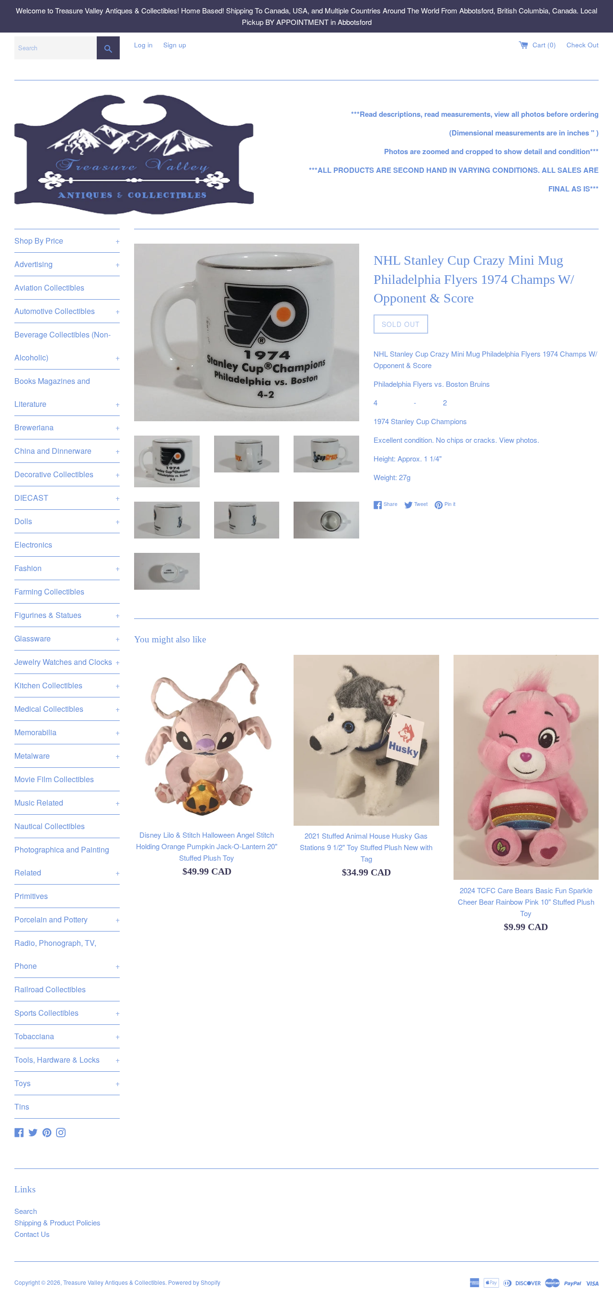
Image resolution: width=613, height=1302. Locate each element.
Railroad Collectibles (50, 989)
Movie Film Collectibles (54, 779)
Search (25, 1211)
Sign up (174, 44)
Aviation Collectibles (49, 287)
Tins (21, 1106)
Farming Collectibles (49, 591)
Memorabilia (67, 732)
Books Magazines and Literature (67, 392)
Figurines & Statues (67, 614)
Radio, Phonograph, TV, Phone (67, 954)
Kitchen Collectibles (67, 685)
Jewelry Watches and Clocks (67, 661)
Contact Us (32, 1234)
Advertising (67, 263)
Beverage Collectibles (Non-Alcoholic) (67, 346)
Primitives (31, 895)
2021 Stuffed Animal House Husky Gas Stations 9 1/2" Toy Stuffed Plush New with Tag (366, 847)
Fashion (67, 567)
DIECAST (67, 497)
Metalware (67, 755)
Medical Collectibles (67, 708)
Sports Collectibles (67, 1012)
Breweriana (67, 427)
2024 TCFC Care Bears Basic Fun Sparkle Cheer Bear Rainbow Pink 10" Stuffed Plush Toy (526, 901)
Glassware (67, 638)
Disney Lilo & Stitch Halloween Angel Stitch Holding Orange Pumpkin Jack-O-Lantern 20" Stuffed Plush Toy (206, 846)
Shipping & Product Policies (57, 1222)
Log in (143, 44)
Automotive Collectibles (67, 310)
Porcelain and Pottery (67, 919)
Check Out (583, 44)
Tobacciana (67, 1036)
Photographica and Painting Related (67, 861)
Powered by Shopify (194, 1282)
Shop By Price (67, 240)
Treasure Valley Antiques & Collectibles (114, 1282)
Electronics (33, 544)
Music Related (67, 802)
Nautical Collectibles (49, 825)
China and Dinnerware (67, 450)
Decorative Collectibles (67, 474)
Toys (67, 1083)
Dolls (67, 521)
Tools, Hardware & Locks (67, 1059)
